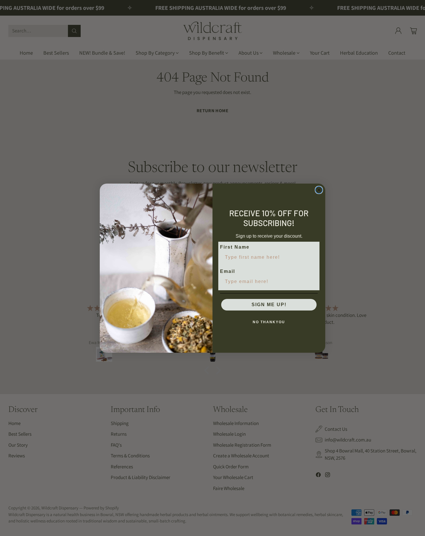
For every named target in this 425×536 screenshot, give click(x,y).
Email (227, 271)
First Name (235, 247)
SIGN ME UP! (269, 304)
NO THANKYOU (269, 322)
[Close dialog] (318, 189)
